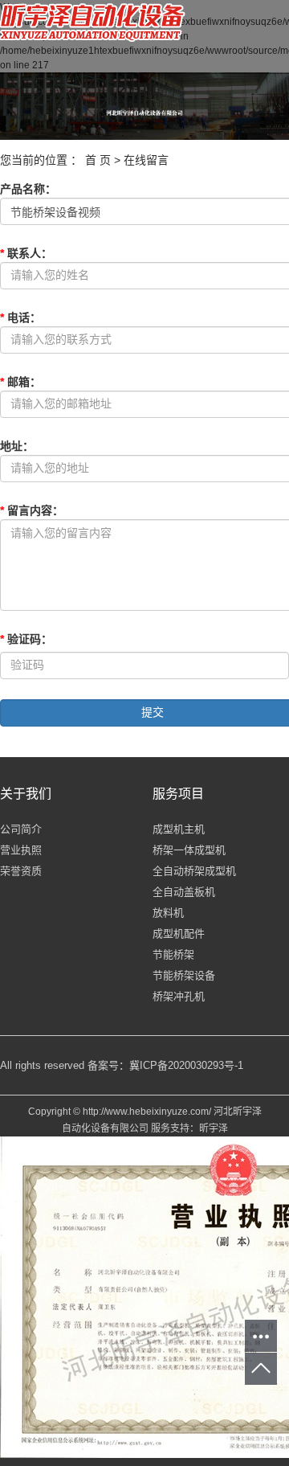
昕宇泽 (213, 1128)
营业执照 (21, 850)
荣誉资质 (21, 871)
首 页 (98, 160)
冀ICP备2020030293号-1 (186, 1065)
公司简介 (21, 829)
